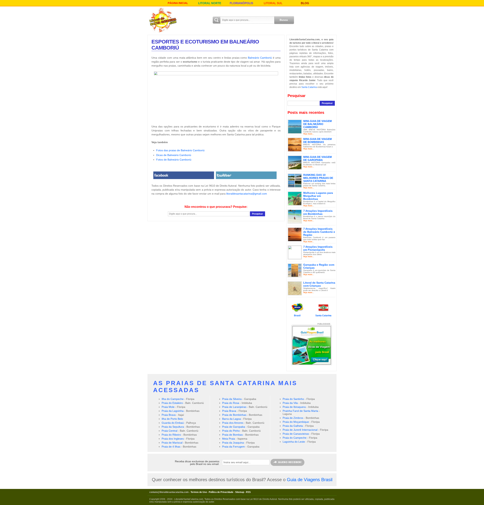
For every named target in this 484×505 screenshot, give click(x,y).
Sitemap (239, 492)
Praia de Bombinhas (234, 414)
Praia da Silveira (232, 398)
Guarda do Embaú (173, 422)
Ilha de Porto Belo (172, 418)
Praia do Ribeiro (171, 434)
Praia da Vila (290, 402)
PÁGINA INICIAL (178, 3)
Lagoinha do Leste (294, 441)
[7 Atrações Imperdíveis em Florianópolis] (294, 252)
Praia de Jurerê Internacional (300, 429)
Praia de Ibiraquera (294, 406)
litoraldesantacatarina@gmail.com (246, 193)
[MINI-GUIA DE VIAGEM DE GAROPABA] (294, 162)
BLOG (305, 3)
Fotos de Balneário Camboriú (173, 159)
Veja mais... (308, 134)
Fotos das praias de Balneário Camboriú (180, 150)
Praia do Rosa (230, 402)
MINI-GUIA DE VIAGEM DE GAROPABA (317, 158)
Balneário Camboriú (260, 57)
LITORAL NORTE (209, 3)
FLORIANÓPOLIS (241, 3)
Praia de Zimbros (293, 417)
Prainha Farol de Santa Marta (300, 410)
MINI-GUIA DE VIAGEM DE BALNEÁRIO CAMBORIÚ (317, 124)
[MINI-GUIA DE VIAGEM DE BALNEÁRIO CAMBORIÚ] (294, 126)
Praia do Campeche (294, 437)
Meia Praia (228, 438)
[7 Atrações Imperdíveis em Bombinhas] (294, 216)
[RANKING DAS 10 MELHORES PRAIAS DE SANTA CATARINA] (294, 180)
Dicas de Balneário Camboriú (173, 155)
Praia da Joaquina (233, 442)
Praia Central (169, 430)
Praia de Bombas (232, 434)
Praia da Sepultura (173, 426)
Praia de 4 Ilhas (171, 446)
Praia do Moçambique (296, 421)
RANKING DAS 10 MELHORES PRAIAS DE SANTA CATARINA (318, 177)
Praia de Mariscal (172, 442)
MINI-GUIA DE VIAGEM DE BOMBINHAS (317, 140)
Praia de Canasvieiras (296, 433)
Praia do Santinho (293, 398)
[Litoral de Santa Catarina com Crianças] (294, 288)
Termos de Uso (199, 492)
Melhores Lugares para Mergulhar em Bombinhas (318, 195)
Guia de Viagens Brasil (309, 479)
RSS (248, 492)
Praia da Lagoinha (173, 410)
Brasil (297, 315)
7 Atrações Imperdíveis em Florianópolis (318, 248)
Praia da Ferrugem (233, 446)
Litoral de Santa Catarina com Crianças (319, 284)
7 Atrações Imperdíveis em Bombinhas (318, 212)
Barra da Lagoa (231, 418)
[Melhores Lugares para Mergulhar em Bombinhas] (294, 198)
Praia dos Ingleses (173, 438)
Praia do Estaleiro (172, 402)
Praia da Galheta (293, 425)
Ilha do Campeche (173, 398)
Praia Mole (168, 406)
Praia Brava (169, 414)
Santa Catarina (309, 87)
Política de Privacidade (221, 492)
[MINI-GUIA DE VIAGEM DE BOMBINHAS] (294, 144)
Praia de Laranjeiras (234, 406)
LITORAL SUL (273, 3)
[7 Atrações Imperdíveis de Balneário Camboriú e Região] (294, 234)
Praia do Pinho (231, 430)
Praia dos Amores (232, 422)
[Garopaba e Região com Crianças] (294, 270)
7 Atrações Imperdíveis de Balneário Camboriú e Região (319, 231)
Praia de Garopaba (233, 426)
